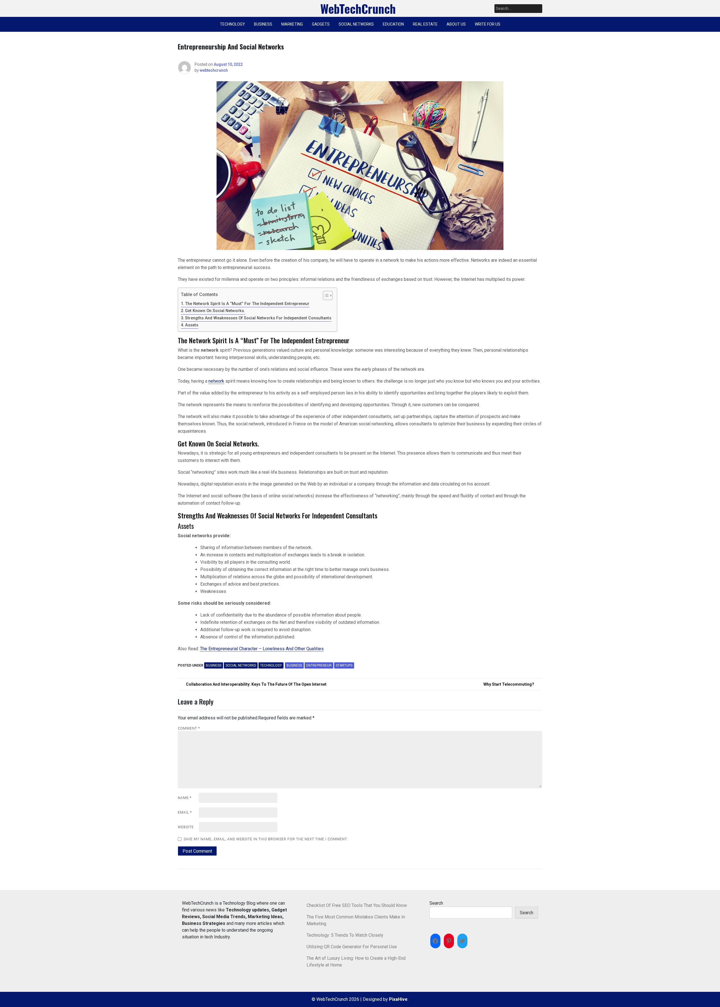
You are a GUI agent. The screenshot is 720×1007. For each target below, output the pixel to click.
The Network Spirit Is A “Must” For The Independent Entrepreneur (247, 303)
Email (185, 812)
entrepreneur (319, 665)
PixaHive (398, 999)
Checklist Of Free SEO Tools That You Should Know (357, 905)
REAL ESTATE (425, 24)
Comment (189, 728)
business (294, 665)
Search (436, 903)
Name (185, 798)
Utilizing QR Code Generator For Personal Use (352, 946)
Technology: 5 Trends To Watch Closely (345, 935)
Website (186, 827)
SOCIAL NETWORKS (356, 24)
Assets (191, 325)
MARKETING (292, 24)
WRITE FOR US (487, 24)
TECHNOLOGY (232, 24)
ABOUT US (456, 24)
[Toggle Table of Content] (325, 295)
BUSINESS (263, 24)
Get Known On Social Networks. (215, 310)
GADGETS (321, 24)
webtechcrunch (214, 70)
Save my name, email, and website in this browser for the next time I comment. (266, 839)
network (216, 381)
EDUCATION (393, 24)
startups (344, 665)
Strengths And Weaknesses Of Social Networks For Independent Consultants (258, 318)
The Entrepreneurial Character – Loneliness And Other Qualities (262, 648)
